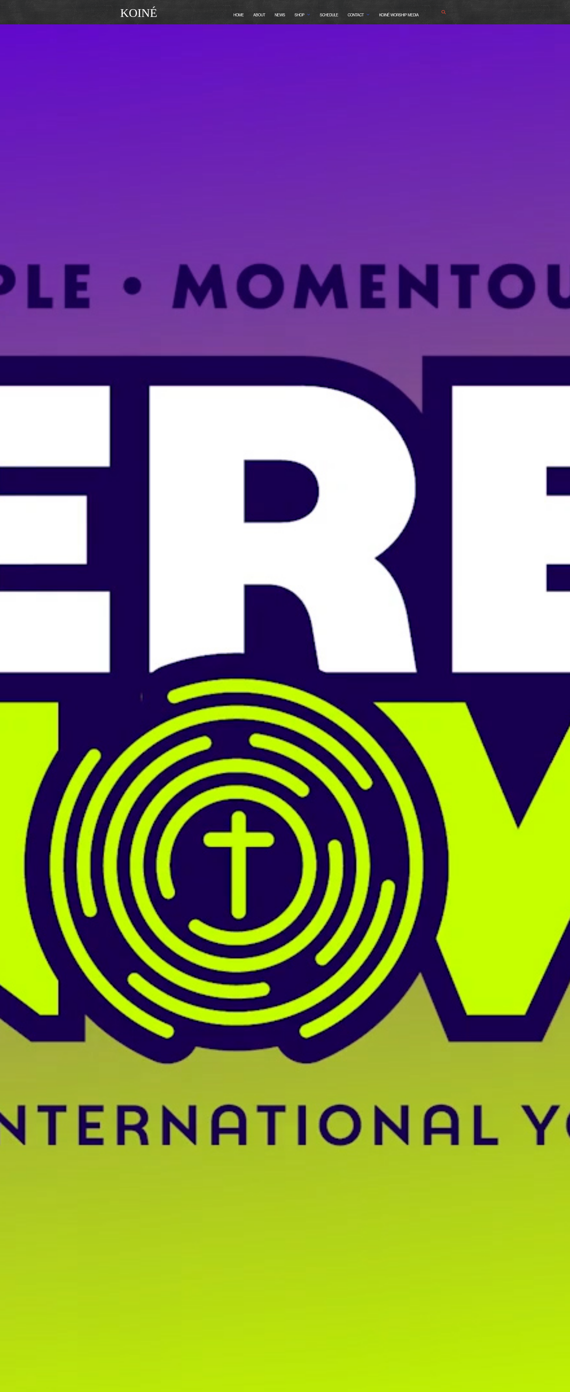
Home (238, 15)
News (280, 15)
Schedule (329, 15)
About (259, 15)
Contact (356, 15)
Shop (299, 15)
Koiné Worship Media (399, 15)
